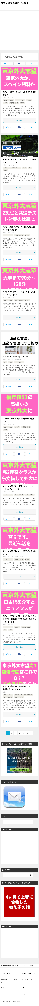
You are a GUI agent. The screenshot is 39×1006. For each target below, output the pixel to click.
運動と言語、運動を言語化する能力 (16, 357)
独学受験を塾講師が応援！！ (16, 3)
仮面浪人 (17, 627)
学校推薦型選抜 (28, 694)
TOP (14, 966)
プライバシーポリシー (28, 973)
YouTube (24, 988)
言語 (15, 362)
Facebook (5, 994)
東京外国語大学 (14, 103)
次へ (28, 733)
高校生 (22, 103)
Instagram (24, 994)
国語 (5, 362)
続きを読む (19, 120)
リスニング (7, 168)
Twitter (4, 988)
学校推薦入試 (18, 694)
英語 (30, 168)
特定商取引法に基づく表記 (9, 981)
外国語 (6, 103)
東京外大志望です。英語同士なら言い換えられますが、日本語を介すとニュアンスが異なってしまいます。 (19, 619)
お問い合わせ (6, 973)
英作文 (24, 168)
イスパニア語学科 (9, 100)
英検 (26, 494)
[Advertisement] (19, 30)
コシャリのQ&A (20, 100)
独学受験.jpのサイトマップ (28, 981)
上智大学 (29, 100)
